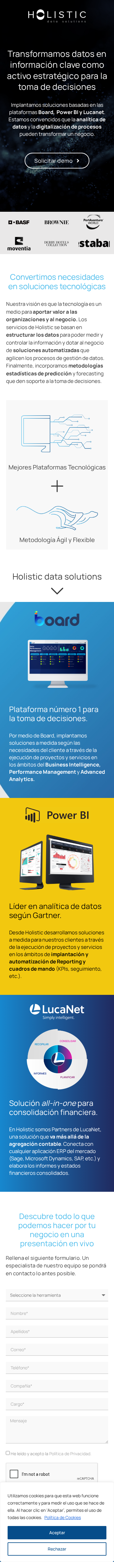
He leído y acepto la (51, 1453)
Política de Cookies (62, 1517)
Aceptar (57, 1532)
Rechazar (57, 1549)
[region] (57, 1522)
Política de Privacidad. (70, 1453)
